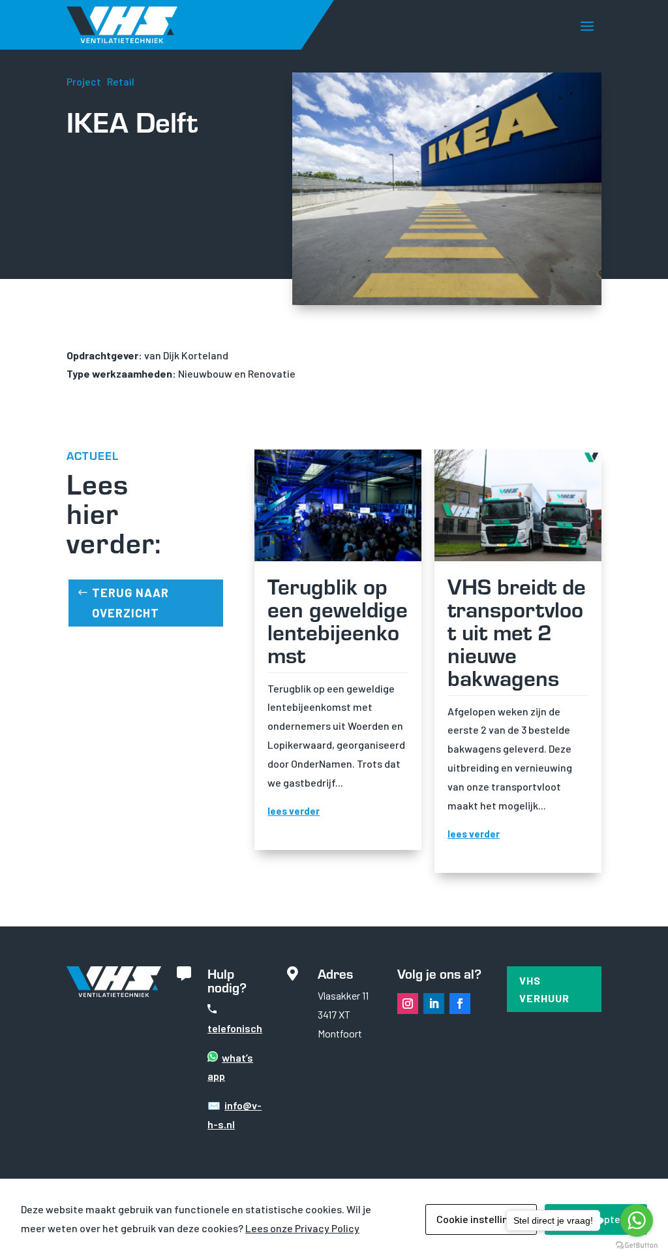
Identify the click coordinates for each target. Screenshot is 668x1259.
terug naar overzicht (130, 602)
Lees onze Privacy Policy (302, 1228)
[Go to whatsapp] (636, 1220)
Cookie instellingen (481, 1219)
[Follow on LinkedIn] (433, 1003)
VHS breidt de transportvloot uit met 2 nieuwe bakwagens (517, 631)
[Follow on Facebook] (459, 1003)
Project (84, 81)
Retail (120, 81)
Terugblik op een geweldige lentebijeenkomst (337, 620)
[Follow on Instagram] (407, 1003)
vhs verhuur (544, 989)
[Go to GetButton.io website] (637, 1245)
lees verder (293, 811)
